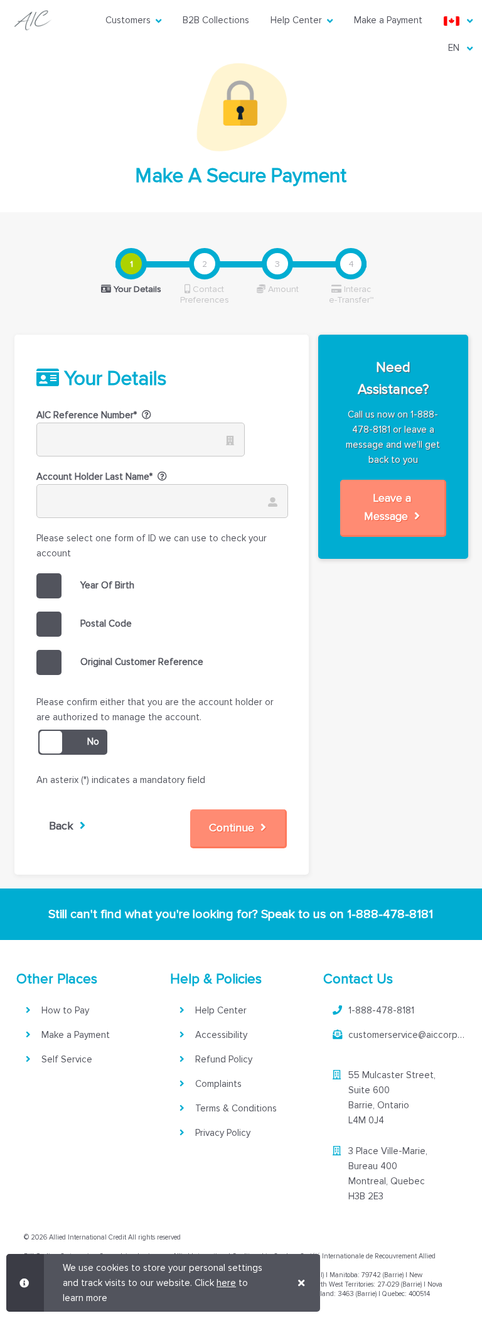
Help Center (296, 20)
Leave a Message (389, 507)
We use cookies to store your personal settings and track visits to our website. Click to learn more (162, 1283)
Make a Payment (388, 20)
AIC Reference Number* (86, 415)
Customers (128, 20)
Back (64, 826)
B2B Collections (216, 20)
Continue (234, 828)
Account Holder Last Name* (94, 476)
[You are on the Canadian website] (453, 20)
